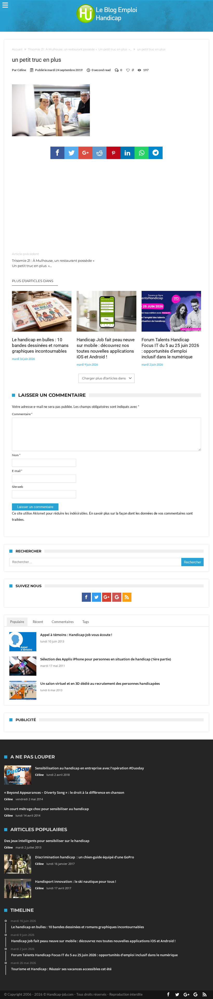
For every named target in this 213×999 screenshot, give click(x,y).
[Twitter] (96, 597)
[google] (85, 153)
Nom (16, 455)
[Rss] (126, 597)
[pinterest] (113, 153)
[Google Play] (116, 597)
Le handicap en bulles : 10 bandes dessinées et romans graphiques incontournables (40, 345)
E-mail (17, 471)
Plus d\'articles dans (33, 281)
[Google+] (106, 597)
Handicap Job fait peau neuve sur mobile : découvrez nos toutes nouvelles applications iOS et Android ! (106, 348)
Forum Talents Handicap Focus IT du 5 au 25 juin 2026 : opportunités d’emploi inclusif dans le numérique (170, 348)
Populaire (17, 622)
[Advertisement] (106, 205)
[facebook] (57, 153)
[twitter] (71, 153)
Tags (85, 622)
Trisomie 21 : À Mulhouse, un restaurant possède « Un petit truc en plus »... (79, 49)
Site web (17, 487)
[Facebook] (86, 597)
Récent (38, 622)
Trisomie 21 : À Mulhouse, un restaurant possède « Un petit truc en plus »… (53, 260)
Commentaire (22, 414)
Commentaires (63, 622)
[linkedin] (128, 153)
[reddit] (99, 153)
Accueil (17, 49)
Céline (21, 70)
